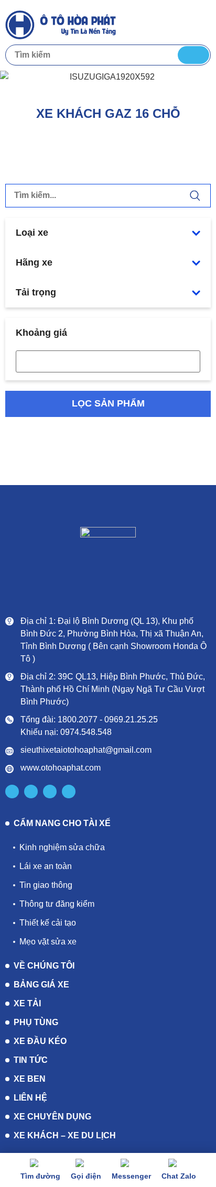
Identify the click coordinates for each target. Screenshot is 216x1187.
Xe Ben (30, 1078)
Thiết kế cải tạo (47, 922)
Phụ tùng (36, 1022)
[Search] (193, 55)
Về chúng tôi (44, 965)
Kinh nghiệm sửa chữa (62, 847)
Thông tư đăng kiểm (56, 903)
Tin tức (31, 1060)
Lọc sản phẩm (108, 403)
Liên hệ (30, 1097)
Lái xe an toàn (45, 866)
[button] (201, 24)
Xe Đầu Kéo (40, 1041)
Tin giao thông (45, 885)
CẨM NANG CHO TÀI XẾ (62, 823)
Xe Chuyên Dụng (52, 1116)
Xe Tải (27, 1003)
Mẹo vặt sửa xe (48, 941)
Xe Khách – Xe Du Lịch (65, 1135)
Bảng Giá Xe (41, 984)
